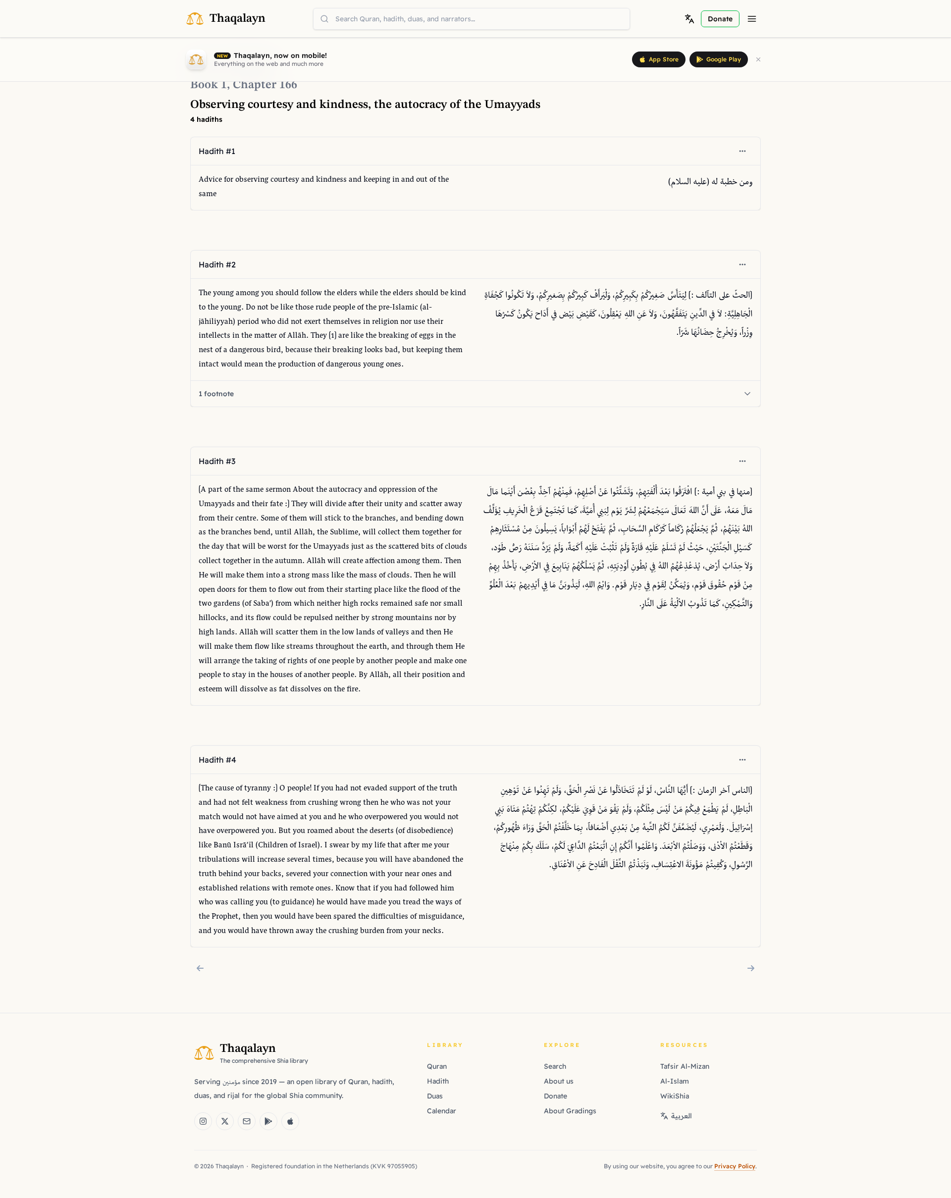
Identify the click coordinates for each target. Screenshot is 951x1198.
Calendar (441, 1110)
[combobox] (471, 19)
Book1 (208, 85)
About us (559, 1081)
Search (555, 1066)
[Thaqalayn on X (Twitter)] (225, 1121)
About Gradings (570, 1110)
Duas (435, 1096)
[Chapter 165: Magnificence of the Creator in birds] (200, 968)
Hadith (438, 1081)
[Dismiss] (758, 59)
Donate (555, 1096)
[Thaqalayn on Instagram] (203, 1121)
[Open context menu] (742, 151)
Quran (437, 1066)
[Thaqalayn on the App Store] (290, 1121)
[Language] (689, 19)
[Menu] (752, 19)
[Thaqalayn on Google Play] (268, 1121)
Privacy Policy (734, 1166)
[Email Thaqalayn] (247, 1121)
